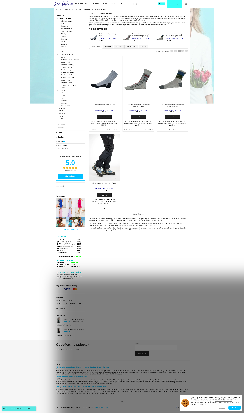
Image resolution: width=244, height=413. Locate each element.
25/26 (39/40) (106, 130)
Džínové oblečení (66, 29)
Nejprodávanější (131, 46)
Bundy (63, 23)
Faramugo (64, 103)
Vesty (62, 98)
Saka (62, 52)
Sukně (63, 88)
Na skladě (62, 125)
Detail (104, 117)
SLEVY (61, 111)
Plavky (61, 116)
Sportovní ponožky (67, 72)
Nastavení (221, 408)
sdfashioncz (63, 308)
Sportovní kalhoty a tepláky (70, 59)
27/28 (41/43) (148, 130)
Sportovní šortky (66, 83)
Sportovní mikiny (66, 62)
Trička (63, 95)
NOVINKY (62, 108)
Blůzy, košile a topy (67, 21)
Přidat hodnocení (70, 176)
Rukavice (63, 49)
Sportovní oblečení (67, 54)
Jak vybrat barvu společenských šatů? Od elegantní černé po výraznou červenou (82, 367)
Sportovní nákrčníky (67, 65)
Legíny (63, 57)
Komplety (64, 39)
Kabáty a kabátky (66, 31)
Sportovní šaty (65, 80)
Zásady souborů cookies (223, 401)
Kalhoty (63, 36)
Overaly (63, 47)
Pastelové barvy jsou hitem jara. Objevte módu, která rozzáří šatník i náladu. (81, 386)
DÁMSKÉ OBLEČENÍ (65, 18)
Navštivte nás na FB (65, 306)
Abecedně (143, 46)
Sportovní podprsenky (68, 70)
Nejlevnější (108, 46)
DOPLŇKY (64, 101)
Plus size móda (65, 106)
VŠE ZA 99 (62, 113)
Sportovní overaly (66, 67)
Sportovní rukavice (67, 75)
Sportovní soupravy (67, 77)
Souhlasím (235, 408)
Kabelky (63, 34)
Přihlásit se (142, 354)
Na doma (64, 44)
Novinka (62, 127)
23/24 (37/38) (96, 130)
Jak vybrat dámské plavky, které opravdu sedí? (71, 376)
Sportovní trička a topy (68, 85)
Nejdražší (118, 46)
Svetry (63, 90)
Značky (61, 119)
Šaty (62, 93)
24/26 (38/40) (172, 130)
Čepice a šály (65, 26)
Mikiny (63, 41)
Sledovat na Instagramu (71, 229)
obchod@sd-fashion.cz (66, 300)
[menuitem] (82, 4)
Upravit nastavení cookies (101, 407)
